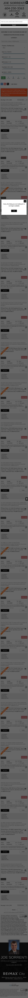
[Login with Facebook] (2, 84)
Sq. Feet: (6, 72)
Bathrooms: (6, 62)
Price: (7, 52)
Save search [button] (3, 77)
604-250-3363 (14, 8)
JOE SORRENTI (14, 3)
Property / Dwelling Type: (8, 45)
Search (14, 25)
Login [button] (13, 84)
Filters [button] (24, 77)
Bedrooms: (6, 57)
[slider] (2, 53)
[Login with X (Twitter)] (8, 84)
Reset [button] (18, 77)
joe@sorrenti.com (14, 11)
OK (14, 210)
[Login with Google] (5, 84)
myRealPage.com (14, 986)
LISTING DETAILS (5, 130)
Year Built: (7, 67)
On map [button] (13, 77)
